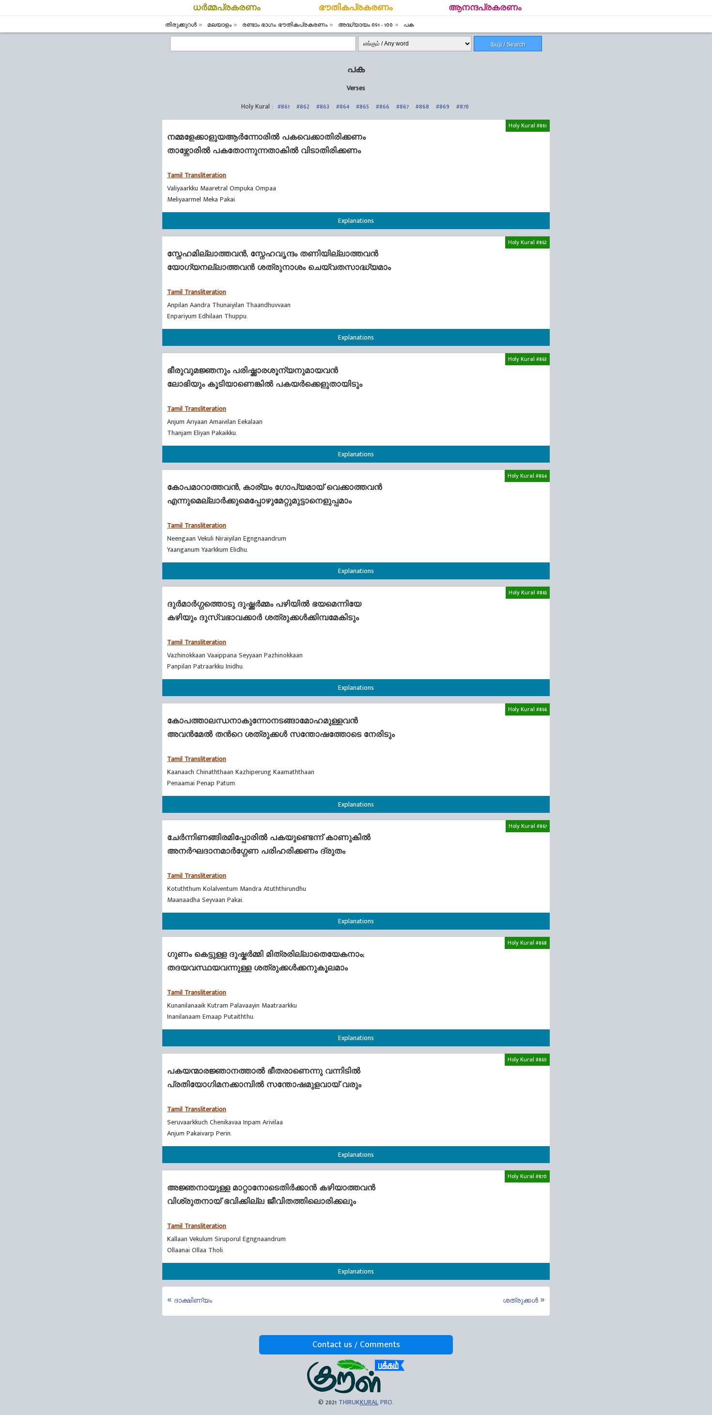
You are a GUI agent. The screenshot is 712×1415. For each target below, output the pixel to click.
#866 (382, 106)
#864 (342, 106)
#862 (303, 106)
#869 (442, 106)
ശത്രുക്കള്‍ (520, 1300)
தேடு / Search (508, 44)
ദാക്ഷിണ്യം (193, 1300)
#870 (462, 106)
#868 (422, 106)
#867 (402, 106)
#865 (362, 106)
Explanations (356, 220)
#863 (322, 106)
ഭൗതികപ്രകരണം (356, 7)
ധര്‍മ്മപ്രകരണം (227, 7)
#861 (284, 106)
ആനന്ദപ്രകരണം (485, 7)
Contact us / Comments (356, 1344)
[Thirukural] (355, 1391)
